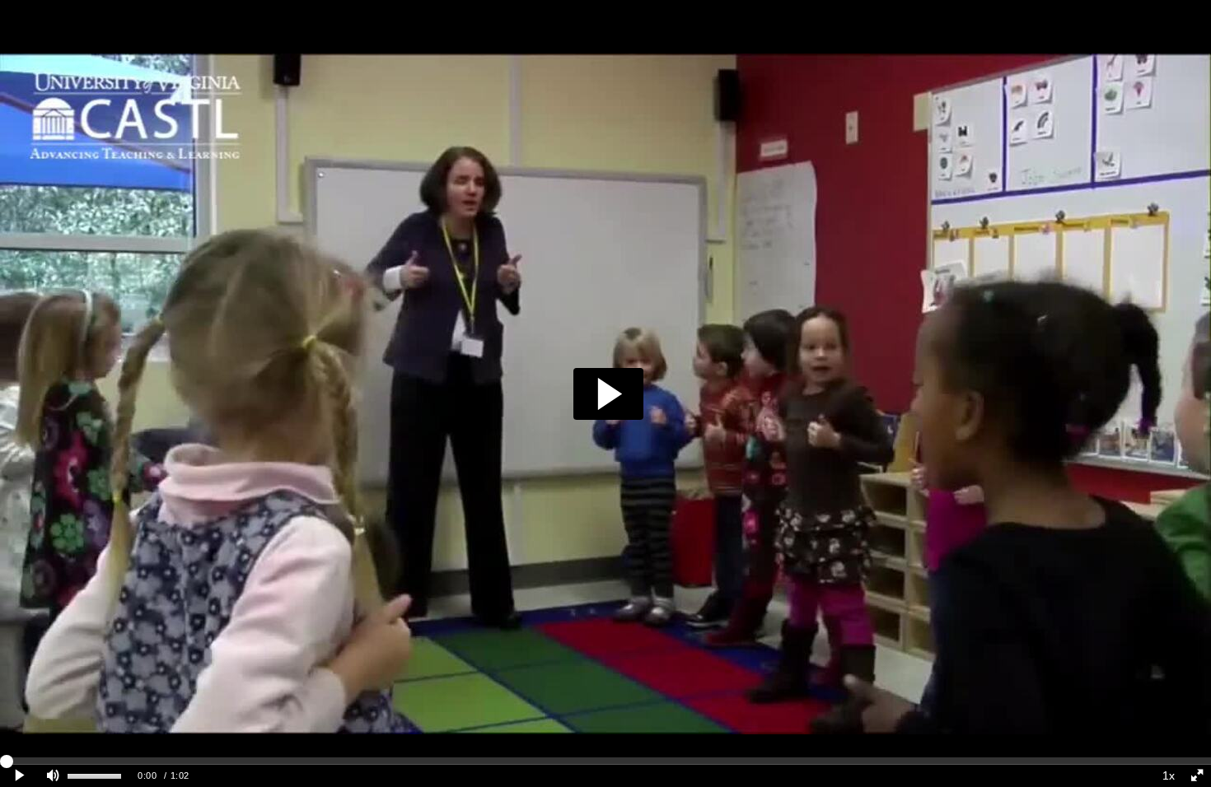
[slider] (605, 760)
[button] (608, 394)
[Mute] (53, 776)
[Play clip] (19, 776)
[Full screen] (1197, 776)
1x (1168, 775)
